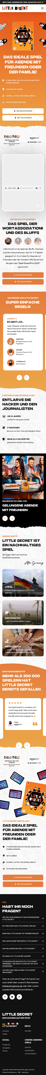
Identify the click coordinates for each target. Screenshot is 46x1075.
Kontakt (28, 1031)
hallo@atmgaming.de (12, 986)
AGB (19, 1072)
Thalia (4, 1034)
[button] (19, 377)
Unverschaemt (30, 1053)
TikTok (4, 1051)
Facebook (6, 1045)
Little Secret (17, 1014)
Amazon (5, 1031)
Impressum (25, 1072)
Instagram (6, 1048)
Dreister (28, 1047)
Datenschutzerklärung (9, 1072)
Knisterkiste (29, 1050)
